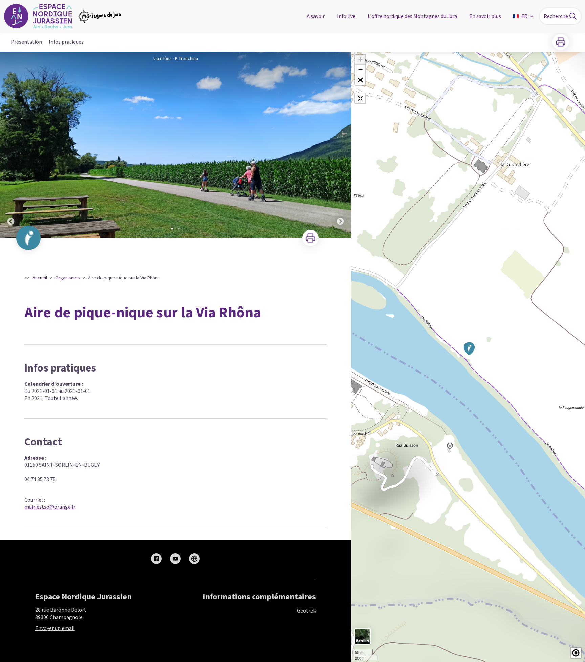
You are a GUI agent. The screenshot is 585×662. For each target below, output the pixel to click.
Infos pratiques (66, 42)
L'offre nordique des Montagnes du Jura (412, 16)
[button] (360, 80)
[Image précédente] (11, 145)
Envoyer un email (55, 628)
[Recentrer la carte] (360, 98)
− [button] (360, 69)
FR (524, 16)
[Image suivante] (340, 145)
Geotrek (306, 611)
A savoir (316, 16)
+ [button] (360, 59)
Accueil (39, 278)
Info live (346, 16)
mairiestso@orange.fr (49, 507)
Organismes (67, 278)
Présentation (26, 42)
